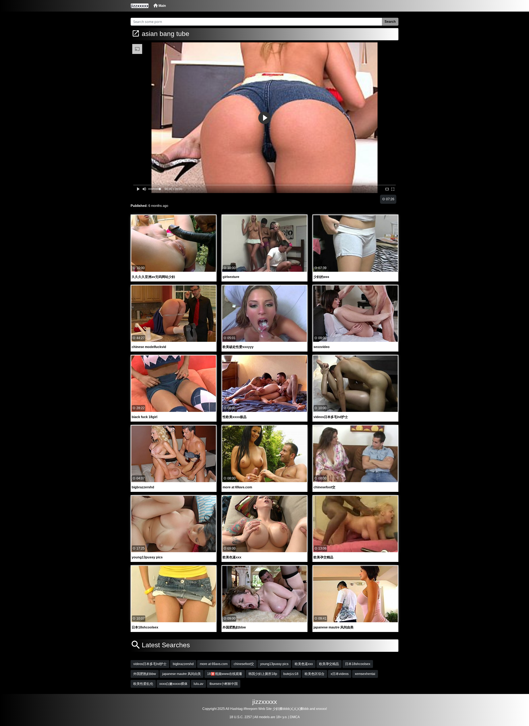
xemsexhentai (365, 674)
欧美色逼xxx (304, 664)
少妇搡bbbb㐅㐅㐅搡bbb (291, 709)
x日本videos (340, 674)
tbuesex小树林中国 (224, 683)
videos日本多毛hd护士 (150, 664)
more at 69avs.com (214, 664)
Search (390, 21)
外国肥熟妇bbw (144, 674)
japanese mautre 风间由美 (181, 674)
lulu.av (198, 683)
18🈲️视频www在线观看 (224, 674)
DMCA (295, 717)
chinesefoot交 (244, 664)
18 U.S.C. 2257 (240, 717)
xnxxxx (321, 709)
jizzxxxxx (264, 701)
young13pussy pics (274, 664)
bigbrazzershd (183, 664)
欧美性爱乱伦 (143, 683)
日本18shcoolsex (357, 664)
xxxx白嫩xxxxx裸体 (173, 683)
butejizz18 (290, 674)
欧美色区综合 (314, 674)
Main (162, 5)
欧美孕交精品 (329, 664)
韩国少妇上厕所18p (262, 674)
